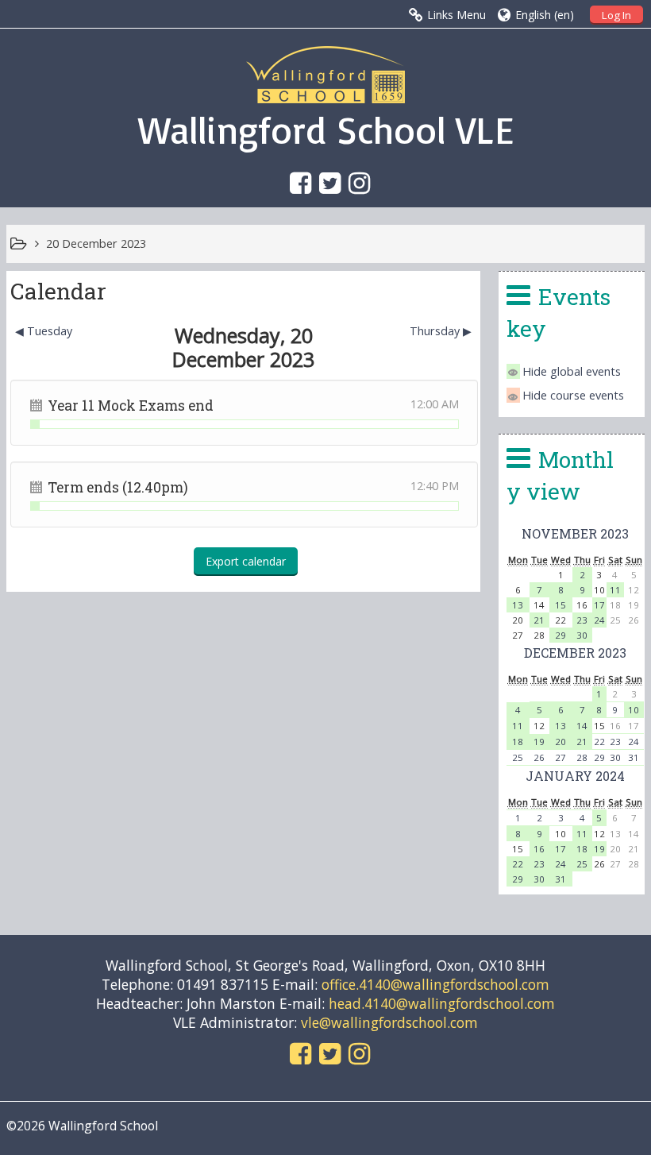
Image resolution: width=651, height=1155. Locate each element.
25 (517, 757)
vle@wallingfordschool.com (389, 1022)
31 (633, 757)
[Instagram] (355, 182)
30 (581, 635)
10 (633, 710)
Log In (616, 15)
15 (560, 605)
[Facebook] (296, 182)
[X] (326, 182)
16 (539, 849)
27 (560, 757)
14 (581, 726)
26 (539, 757)
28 (581, 757)
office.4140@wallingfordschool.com (435, 984)
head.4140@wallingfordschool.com (442, 1003)
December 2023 (575, 652)
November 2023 (575, 533)
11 (615, 590)
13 (517, 605)
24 (599, 620)
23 (581, 620)
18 (517, 741)
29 (560, 635)
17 (599, 605)
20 (560, 741)
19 (539, 741)
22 (599, 741)
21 (539, 620)
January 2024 (575, 775)
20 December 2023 (96, 243)
